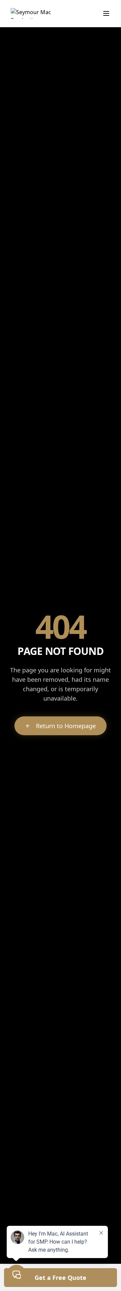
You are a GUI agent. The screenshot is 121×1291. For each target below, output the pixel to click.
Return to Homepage (66, 726)
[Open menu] (106, 13)
